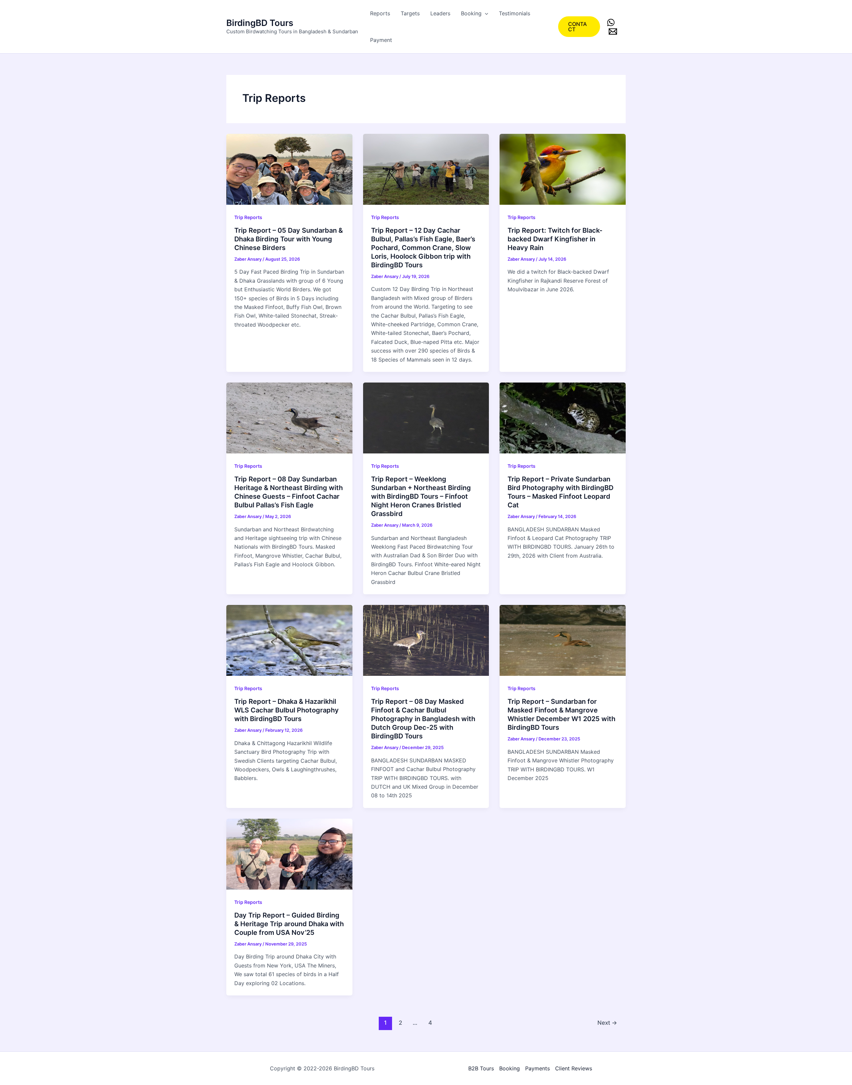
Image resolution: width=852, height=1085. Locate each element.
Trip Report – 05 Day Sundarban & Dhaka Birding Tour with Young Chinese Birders (288, 239)
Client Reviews (573, 1068)
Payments (537, 1068)
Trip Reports (248, 217)
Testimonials (514, 13)
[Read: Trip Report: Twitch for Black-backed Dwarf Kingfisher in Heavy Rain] (563, 168)
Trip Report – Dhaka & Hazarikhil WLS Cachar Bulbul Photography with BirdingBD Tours (286, 710)
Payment (381, 40)
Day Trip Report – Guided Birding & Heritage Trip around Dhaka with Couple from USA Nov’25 (289, 924)
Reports (380, 13)
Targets (410, 13)
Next (607, 1022)
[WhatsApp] (611, 22)
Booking (471, 13)
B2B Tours (481, 1068)
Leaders (440, 13)
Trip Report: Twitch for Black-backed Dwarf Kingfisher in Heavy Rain (555, 239)
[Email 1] (613, 31)
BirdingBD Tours (259, 23)
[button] (485, 13)
